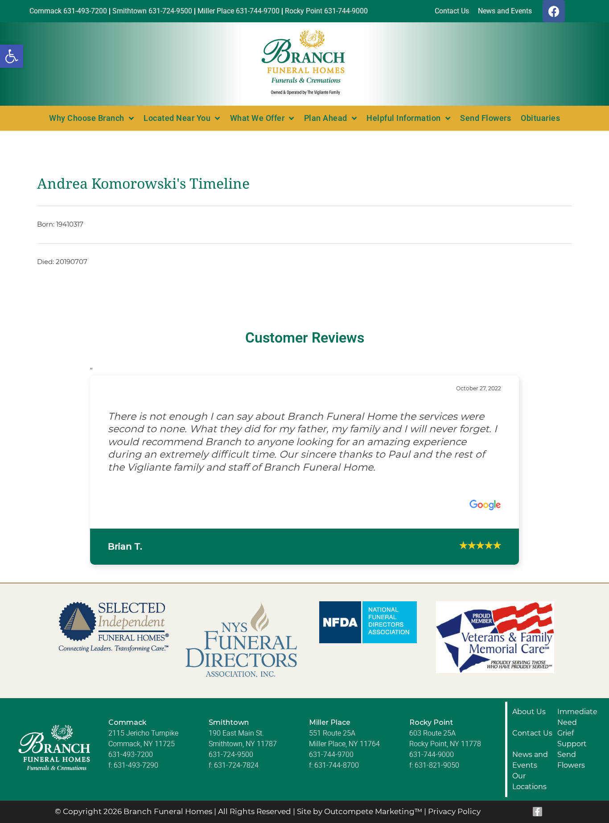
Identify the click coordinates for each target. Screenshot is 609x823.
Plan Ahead (325, 118)
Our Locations (529, 729)
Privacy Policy (454, 760)
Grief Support (572, 686)
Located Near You (177, 118)
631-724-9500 (231, 703)
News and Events (530, 708)
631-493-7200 (130, 703)
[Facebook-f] (538, 760)
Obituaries (540, 118)
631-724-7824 (236, 713)
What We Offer (257, 118)
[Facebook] (554, 11)
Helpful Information (403, 118)
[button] (11, 56)
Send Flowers (485, 118)
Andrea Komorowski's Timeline (143, 183)
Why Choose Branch (86, 118)
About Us (529, 660)
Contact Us (532, 681)
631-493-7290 (136, 713)
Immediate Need (577, 665)
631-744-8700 (336, 713)
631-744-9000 (431, 703)
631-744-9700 (331, 703)
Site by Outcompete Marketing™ (359, 760)
